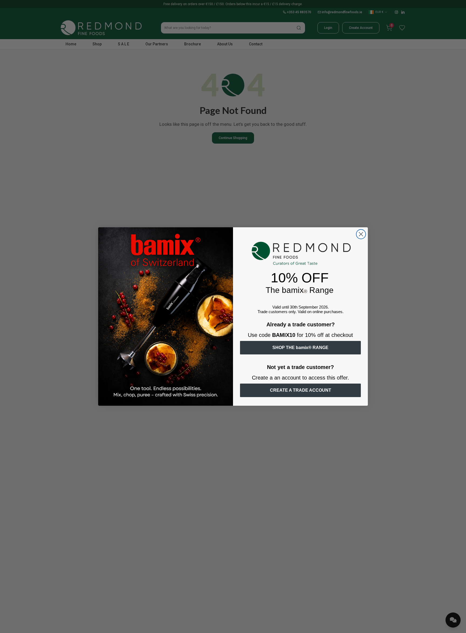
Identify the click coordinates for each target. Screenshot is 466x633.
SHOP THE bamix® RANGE (300, 347)
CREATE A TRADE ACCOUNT (300, 390)
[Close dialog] (361, 234)
